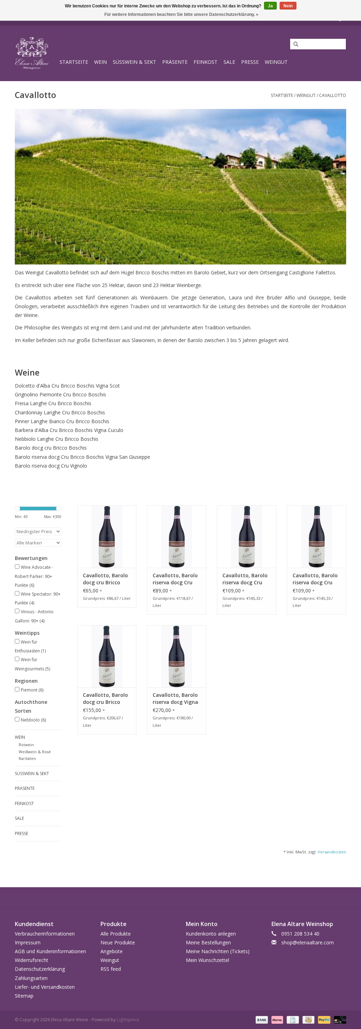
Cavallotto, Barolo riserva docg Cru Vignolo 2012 (175, 579)
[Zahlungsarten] (261, 1019)
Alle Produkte (115, 933)
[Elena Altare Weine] (36, 53)
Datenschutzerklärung (40, 969)
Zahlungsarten (31, 978)
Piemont (32, 690)
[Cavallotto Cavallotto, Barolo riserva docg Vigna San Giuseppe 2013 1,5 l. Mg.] (176, 656)
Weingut (276, 62)
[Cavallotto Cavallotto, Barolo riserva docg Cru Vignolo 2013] (316, 536)
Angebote (111, 951)
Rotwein (26, 744)
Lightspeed (128, 1020)
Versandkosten (332, 851)
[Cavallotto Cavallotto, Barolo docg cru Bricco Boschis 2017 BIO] (106, 536)
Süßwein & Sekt (134, 62)
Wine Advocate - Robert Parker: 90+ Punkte (34, 576)
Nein (288, 6)
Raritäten (27, 758)
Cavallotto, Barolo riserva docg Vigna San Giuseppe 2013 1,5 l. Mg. (175, 699)
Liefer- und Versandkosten (45, 987)
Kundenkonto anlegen (211, 933)
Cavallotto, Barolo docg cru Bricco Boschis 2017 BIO (105, 579)
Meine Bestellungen (208, 942)
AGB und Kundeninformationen (50, 951)
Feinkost (206, 62)
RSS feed (110, 969)
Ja (270, 6)
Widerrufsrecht (31, 960)
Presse (250, 62)
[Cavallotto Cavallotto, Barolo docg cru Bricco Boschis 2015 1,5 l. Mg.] (106, 656)
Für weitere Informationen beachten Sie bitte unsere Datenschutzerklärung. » (181, 14)
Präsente (175, 62)
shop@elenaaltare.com (307, 942)
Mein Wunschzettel (207, 960)
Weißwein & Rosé (35, 751)
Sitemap (24, 995)
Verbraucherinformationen (45, 933)
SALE (229, 62)
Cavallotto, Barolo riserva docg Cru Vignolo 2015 (245, 579)
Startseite (74, 62)
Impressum (28, 942)
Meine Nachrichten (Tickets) (218, 951)
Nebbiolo (33, 720)
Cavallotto (332, 95)
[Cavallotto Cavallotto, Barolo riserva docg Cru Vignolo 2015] (246, 536)
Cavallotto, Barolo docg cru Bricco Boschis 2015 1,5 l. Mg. (105, 699)
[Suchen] (293, 44)
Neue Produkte (117, 942)
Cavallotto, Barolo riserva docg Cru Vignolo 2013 (315, 579)
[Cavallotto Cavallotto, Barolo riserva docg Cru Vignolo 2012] (176, 536)
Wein (100, 62)
